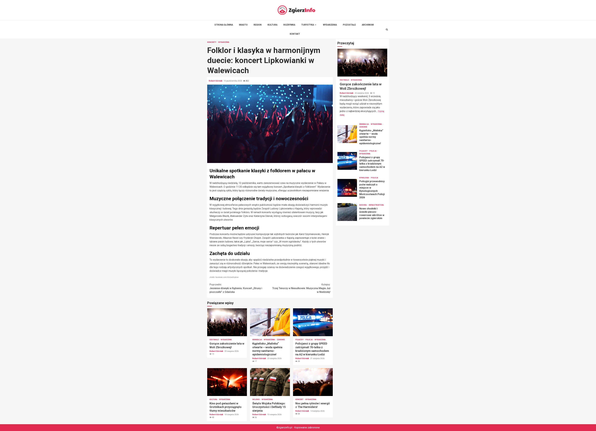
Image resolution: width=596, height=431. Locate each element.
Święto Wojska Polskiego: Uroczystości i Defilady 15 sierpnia (270, 382)
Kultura (272, 25)
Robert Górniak (216, 81)
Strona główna (223, 25)
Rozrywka (289, 25)
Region (258, 25)
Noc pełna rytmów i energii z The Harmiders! (313, 382)
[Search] (387, 29)
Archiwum (368, 25)
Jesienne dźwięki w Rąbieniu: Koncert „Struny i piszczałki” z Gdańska (236, 288)
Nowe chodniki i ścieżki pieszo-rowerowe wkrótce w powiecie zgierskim (347, 212)
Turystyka (307, 25)
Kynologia (364, 178)
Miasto (243, 25)
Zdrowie (281, 340)
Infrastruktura (376, 205)
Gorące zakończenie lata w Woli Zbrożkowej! (227, 322)
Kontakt (295, 34)
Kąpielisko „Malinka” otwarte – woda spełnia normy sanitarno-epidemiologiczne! (270, 322)
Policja (309, 340)
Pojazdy (299, 340)
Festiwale (214, 340)
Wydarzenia (330, 25)
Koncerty (212, 42)
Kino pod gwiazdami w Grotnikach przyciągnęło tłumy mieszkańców (227, 382)
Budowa (363, 205)
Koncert (299, 399)
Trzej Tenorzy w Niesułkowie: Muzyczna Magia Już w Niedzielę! (301, 288)
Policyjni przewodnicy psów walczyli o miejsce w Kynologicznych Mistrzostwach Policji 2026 (347, 188)
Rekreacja (257, 340)
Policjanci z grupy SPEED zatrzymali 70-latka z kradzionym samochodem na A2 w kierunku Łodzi (313, 322)
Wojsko (256, 399)
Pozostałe (349, 25)
